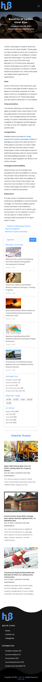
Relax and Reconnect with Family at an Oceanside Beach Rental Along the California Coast (20, 313)
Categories (9, 638)
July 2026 (9, 414)
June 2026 (9, 417)
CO (15, 399)
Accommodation (12, 383)
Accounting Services (13, 388)
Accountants (10, 385)
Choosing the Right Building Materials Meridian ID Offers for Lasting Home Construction (19, 575)
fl (23, 399)
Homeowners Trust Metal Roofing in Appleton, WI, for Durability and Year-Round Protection (20, 364)
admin (16, 26)
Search (32, 240)
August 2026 (10, 412)
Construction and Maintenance (21, 29)
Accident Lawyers (12, 380)
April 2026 (9, 423)
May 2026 (9, 420)
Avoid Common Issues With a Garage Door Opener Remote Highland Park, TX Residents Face (20, 518)
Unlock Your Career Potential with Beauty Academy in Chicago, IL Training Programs (20, 287)
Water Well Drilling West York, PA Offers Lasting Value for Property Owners (17, 468)
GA (29, 399)
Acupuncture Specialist (14, 391)
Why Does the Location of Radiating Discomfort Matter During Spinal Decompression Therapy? (19, 261)
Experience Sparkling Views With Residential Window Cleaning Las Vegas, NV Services (21, 338)
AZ (9, 399)
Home (7, 631)
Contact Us (9, 634)
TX (9, 403)
